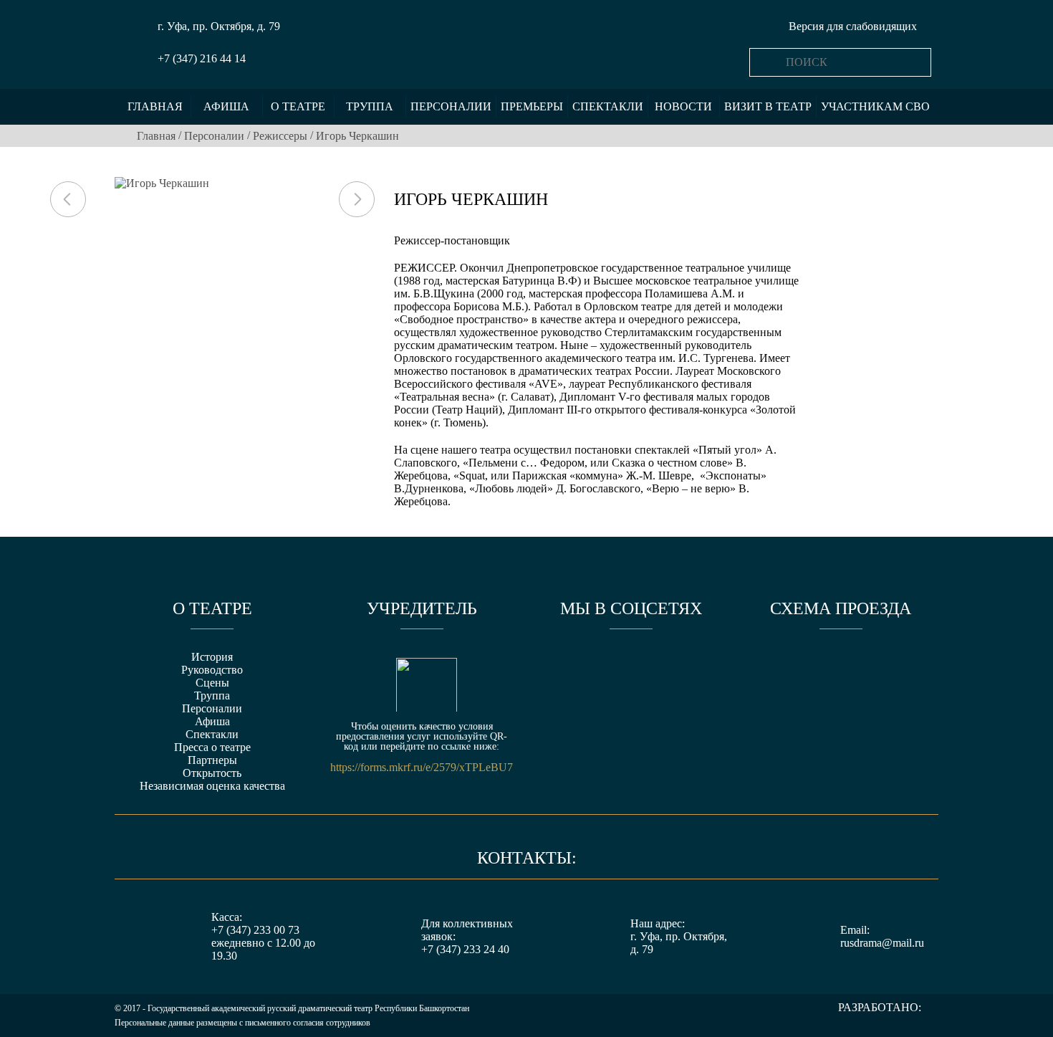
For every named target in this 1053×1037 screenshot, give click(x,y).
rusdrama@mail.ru (882, 943)
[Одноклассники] (631, 669)
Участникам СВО (875, 106)
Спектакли (607, 106)
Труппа (369, 106)
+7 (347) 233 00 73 (255, 930)
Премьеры (532, 106)
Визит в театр (768, 106)
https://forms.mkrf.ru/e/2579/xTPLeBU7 (421, 767)
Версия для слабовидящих (853, 26)
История (212, 657)
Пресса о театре (212, 747)
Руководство (212, 670)
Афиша (226, 106)
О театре (298, 106)
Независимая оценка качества (212, 786)
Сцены (212, 683)
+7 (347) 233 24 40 (465, 949)
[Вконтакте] (578, 669)
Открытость (212, 773)
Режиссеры (280, 136)
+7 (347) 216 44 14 (202, 58)
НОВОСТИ (683, 106)
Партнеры (212, 760)
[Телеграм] (684, 669)
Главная (155, 106)
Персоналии (450, 106)
